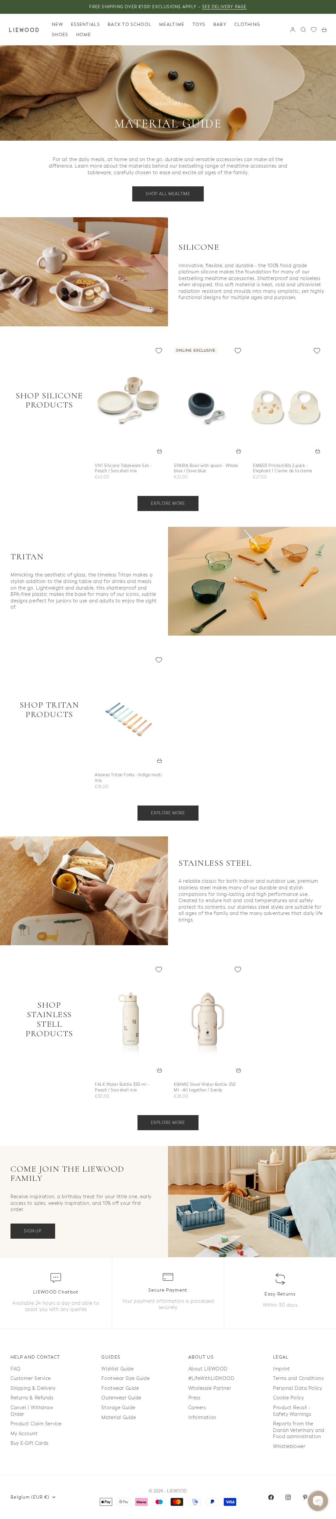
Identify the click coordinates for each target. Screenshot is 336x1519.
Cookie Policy (288, 1398)
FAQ (15, 1369)
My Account (24, 1434)
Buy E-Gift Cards (29, 1443)
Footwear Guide (120, 1388)
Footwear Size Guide (125, 1378)
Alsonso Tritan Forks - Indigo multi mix (128, 778)
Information (202, 1417)
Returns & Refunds (31, 1398)
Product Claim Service (36, 1424)
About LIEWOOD (208, 1369)
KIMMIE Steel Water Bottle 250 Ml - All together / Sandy (205, 1088)
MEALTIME (171, 24)
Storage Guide (118, 1408)
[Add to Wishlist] (159, 350)
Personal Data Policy (297, 1388)
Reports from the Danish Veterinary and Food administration (299, 1430)
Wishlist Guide (117, 1369)
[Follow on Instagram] (288, 1497)
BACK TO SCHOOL (129, 24)
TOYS (199, 24)
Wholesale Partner (209, 1388)
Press (194, 1398)
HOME (83, 34)
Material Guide (118, 1417)
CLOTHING (247, 24)
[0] (313, 29)
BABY (219, 24)
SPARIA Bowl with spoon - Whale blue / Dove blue (206, 469)
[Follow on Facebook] (271, 1497)
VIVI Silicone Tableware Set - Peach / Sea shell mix (123, 469)
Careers (197, 1408)
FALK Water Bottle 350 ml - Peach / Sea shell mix (122, 1088)
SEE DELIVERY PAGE (224, 7)
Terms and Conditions (298, 1378)
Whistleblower (289, 1446)
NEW (57, 24)
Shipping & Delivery (33, 1388)
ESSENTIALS (85, 24)
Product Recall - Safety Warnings (292, 1411)
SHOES (60, 34)
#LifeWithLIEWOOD (211, 1378)
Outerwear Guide (121, 1398)
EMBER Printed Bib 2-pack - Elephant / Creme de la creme (282, 469)
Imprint (281, 1369)
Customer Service (30, 1378)
